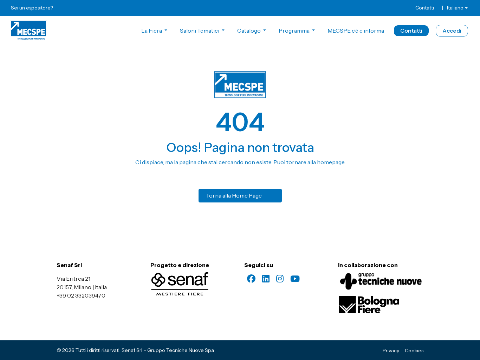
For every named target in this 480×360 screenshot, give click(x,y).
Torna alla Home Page (234, 195)
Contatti (424, 8)
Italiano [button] (455, 8)
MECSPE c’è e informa (355, 30)
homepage (331, 162)
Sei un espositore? (32, 8)
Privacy (391, 350)
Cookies (414, 350)
